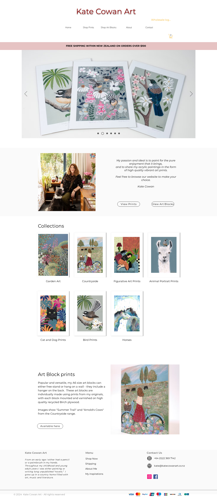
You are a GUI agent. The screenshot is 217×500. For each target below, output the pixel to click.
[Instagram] (149, 476)
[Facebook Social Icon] (155, 476)
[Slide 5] (119, 133)
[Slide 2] (111, 133)
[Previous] (26, 94)
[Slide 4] (115, 133)
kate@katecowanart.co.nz (169, 465)
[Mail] (149, 466)
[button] (170, 36)
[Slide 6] (102, 133)
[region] (145, 399)
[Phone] (149, 458)
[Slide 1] (107, 133)
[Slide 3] (98, 133)
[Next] (191, 94)
